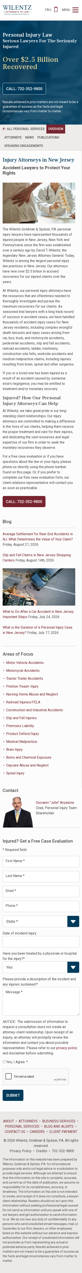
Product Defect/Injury (22, 734)
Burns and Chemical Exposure (28, 757)
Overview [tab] (55, 129)
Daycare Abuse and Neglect (27, 765)
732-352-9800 (63, 1151)
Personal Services (22, 1126)
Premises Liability (20, 726)
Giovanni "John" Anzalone (55, 803)
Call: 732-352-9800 (24, 88)
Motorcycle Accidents (23, 671)
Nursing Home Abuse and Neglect (32, 694)
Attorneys (28, 1121)
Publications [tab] (48, 137)
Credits (41, 1151)
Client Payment (63, 1132)
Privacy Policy (20, 1151)
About (8, 1121)
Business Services (58, 1121)
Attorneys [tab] (13, 137)
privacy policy (66, 1048)
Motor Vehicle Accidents (25, 663)
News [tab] (29, 137)
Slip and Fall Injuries (21, 718)
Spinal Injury (15, 773)
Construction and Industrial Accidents (34, 710)
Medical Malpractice (21, 742)
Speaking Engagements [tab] (23, 146)
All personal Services (26, 129)
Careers (37, 1132)
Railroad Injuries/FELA (23, 702)
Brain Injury (14, 749)
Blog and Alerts (58, 1126)
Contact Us (15, 1132)
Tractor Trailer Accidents (24, 678)
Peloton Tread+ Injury (22, 686)
